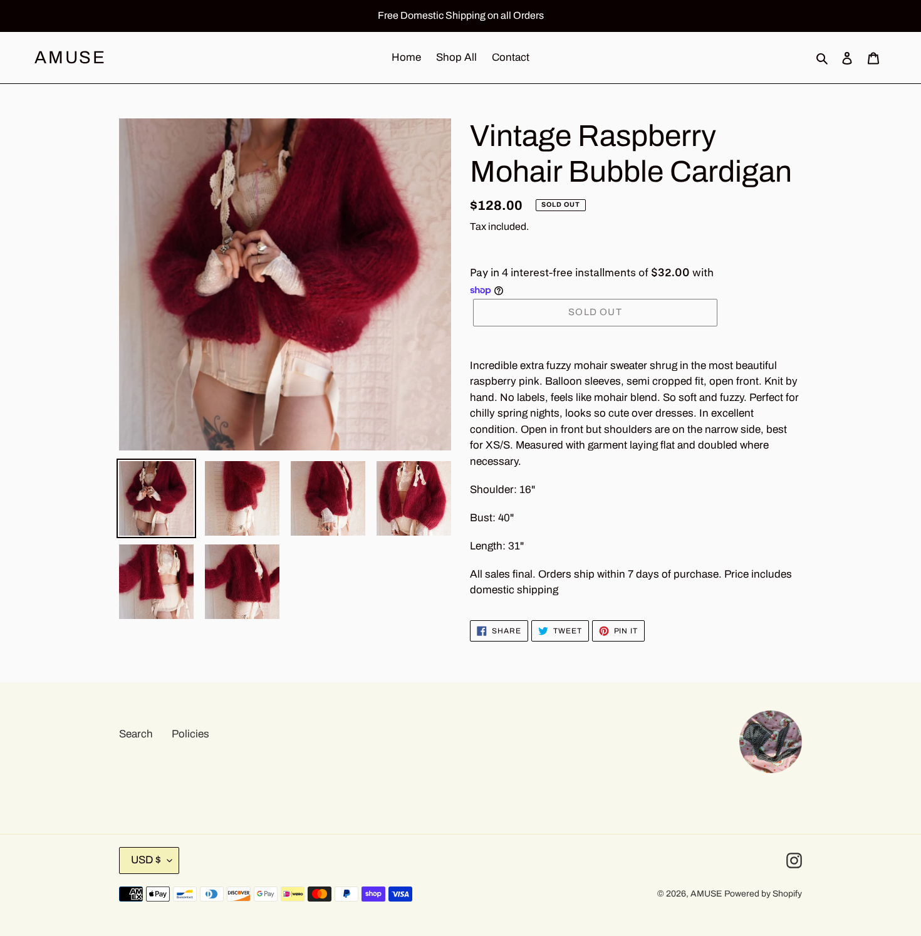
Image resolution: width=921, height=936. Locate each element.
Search (136, 734)
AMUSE (70, 57)
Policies (190, 734)
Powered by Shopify (763, 893)
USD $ (146, 860)
